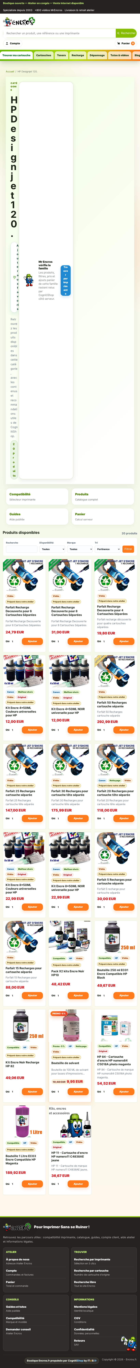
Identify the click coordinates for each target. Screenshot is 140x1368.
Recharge (78, 55)
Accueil (10, 71)
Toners (61, 55)
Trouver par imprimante (65, 280)
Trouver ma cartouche (16, 55)
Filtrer (128, 549)
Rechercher (128, 33)
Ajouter (32, 641)
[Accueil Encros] (70, 21)
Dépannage (97, 55)
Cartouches (43, 55)
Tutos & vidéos (119, 55)
